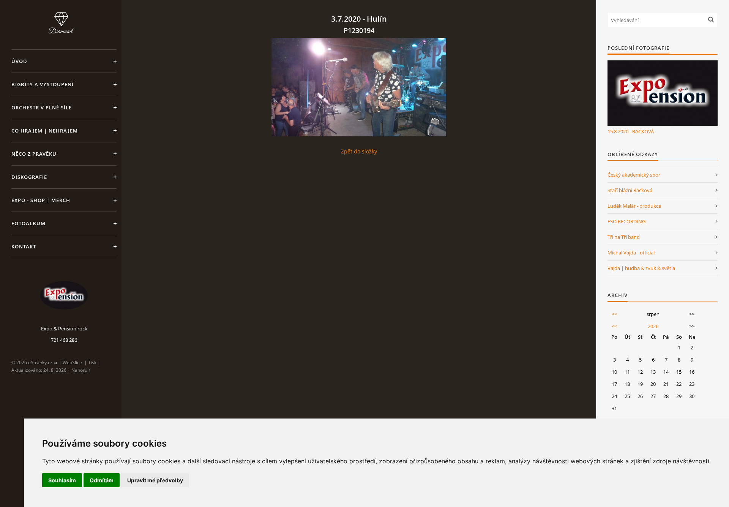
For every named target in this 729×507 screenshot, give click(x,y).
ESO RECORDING (626, 221)
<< (614, 314)
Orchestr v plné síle (41, 107)
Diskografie (29, 177)
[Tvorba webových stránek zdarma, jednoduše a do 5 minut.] (56, 363)
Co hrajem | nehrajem (44, 130)
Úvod (19, 61)
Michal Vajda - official (631, 252)
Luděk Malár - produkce (634, 205)
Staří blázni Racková (630, 190)
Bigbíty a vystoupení (42, 84)
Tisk (92, 362)
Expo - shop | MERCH (40, 200)
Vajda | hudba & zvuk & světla (641, 268)
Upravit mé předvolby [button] (155, 480)
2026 (653, 326)
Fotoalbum (28, 223)
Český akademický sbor (634, 174)
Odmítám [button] (102, 480)
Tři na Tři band (624, 237)
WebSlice (72, 362)
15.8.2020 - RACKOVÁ (631, 131)
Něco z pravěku (34, 153)
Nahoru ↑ (81, 370)
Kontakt (23, 246)
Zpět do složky (359, 151)
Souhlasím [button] (62, 480)
